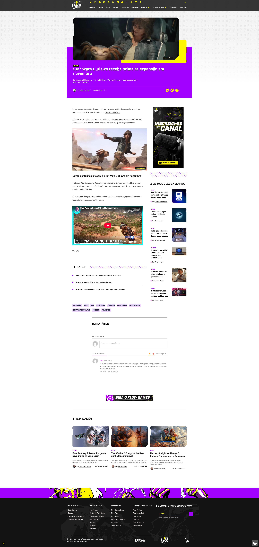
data (86, 305)
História (111, 305)
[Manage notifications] (3, 543)
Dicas (152, 190)
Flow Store (173, 7)
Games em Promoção (118, 519)
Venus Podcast (138, 525)
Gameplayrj (94, 519)
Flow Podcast (137, 510)
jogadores (122, 305)
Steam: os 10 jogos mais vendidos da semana (158, 214)
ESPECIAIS (144, 7)
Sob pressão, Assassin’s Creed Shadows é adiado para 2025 (98, 275)
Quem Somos (72, 510)
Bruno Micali (159, 281)
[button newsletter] (191, 514)
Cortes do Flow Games (97, 513)
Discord (92, 522)
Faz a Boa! (114, 522)
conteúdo (77, 305)
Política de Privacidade (76, 516)
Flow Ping (183, 7)
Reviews (100, 7)
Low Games (135, 7)
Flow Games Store (117, 510)
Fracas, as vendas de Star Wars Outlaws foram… (94, 282)
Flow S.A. (136, 519)
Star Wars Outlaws (81, 310)
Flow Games (94, 510)
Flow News (137, 516)
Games (108, 7)
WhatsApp (93, 525)
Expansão (100, 305)
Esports (115, 7)
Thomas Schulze (85, 466)
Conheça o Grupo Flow (75, 519)
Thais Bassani (85, 90)
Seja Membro (116, 525)
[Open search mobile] (185, 2)
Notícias (92, 7)
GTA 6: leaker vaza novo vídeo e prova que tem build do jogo (159, 293)
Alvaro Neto (159, 221)
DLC (92, 305)
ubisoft (95, 310)
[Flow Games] (76, 5)
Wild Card (106, 310)
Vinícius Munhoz (161, 201)
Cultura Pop (125, 7)
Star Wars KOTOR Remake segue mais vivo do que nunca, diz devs (100, 289)
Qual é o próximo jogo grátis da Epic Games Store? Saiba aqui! (159, 194)
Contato (71, 513)
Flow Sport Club (138, 513)
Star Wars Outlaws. (112, 112)
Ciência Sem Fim (138, 522)
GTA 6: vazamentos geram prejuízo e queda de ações (159, 274)
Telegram (93, 528)
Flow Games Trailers (97, 516)
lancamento (134, 305)
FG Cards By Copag (159, 7)
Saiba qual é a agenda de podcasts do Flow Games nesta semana (159, 233)
